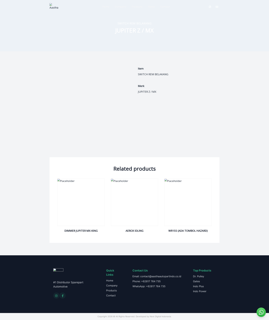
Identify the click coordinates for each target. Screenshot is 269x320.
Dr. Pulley (198, 276)
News (151, 6)
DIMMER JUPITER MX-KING (81, 230)
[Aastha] (54, 6)
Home (105, 6)
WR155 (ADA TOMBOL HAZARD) (188, 230)
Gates (196, 281)
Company (120, 6)
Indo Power (199, 291)
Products (137, 6)
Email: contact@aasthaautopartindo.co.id (156, 276)
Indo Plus (198, 286)
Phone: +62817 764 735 (146, 281)
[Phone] (210, 6)
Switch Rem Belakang (134, 23)
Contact (165, 6)
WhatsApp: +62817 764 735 (148, 286)
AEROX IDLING (134, 230)
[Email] (216, 6)
